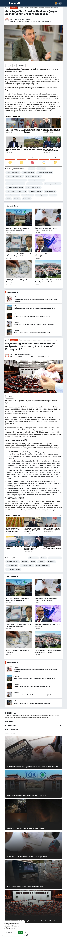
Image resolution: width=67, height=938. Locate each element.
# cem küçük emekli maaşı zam (15, 184)
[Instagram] (27, 935)
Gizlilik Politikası (8, 932)
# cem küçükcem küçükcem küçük (16, 191)
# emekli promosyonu (35, 191)
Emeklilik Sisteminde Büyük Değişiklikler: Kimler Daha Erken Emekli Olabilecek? (32, 767)
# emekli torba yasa (54, 558)
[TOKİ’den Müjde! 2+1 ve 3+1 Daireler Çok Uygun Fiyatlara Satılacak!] (48, 272)
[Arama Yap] (60, 3)
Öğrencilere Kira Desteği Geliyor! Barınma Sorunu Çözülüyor (27, 857)
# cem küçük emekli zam (34, 184)
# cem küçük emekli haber (44, 172)
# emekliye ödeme (42, 195)
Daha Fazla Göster (33, 926)
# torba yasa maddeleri (42, 565)
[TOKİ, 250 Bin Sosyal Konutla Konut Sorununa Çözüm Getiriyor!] (19, 221)
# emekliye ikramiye (27, 195)
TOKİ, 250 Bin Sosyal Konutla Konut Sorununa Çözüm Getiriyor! (27, 795)
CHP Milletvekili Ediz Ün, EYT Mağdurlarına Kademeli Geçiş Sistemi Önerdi (31, 921)
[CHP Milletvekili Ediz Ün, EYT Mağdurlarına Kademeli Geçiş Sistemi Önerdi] (33, 906)
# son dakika (26, 199)
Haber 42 (14, 3)
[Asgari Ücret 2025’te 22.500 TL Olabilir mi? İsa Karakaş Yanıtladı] (19, 246)
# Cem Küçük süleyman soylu (15, 187)
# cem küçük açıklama (13, 172)
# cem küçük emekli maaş (33, 176)
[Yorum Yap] (7, 65)
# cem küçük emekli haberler (14, 176)
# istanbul (53, 195)
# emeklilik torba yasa (12, 562)
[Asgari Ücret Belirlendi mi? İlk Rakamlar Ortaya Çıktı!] (48, 246)
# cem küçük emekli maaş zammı (16, 180)
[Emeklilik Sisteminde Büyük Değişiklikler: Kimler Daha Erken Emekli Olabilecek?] (33, 299)
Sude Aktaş (13, 19)
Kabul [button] (20, 932)
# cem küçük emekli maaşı (36, 180)
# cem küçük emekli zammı (52, 184)
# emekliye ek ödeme (12, 195)
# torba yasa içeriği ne (26, 565)
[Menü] (7, 3)
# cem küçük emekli (28, 172)
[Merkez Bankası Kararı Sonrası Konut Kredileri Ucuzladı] (33, 332)
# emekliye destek (50, 191)
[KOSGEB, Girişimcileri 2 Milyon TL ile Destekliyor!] (19, 272)
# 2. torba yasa (33, 558)
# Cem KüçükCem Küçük (33, 187)
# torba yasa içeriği (12, 565)
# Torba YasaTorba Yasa (13, 569)
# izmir (8, 199)
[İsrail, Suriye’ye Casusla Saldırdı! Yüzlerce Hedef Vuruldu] (33, 316)
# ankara (31, 169)
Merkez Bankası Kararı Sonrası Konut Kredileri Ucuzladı (25, 887)
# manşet (17, 199)
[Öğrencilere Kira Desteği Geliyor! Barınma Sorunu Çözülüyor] (48, 221)
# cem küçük (41, 169)
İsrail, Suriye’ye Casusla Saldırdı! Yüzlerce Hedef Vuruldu (25, 828)
